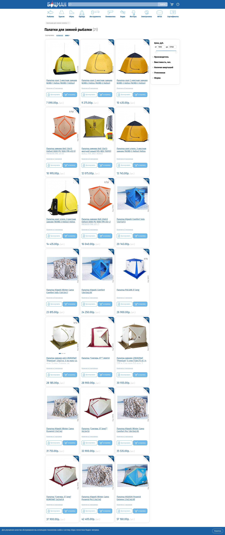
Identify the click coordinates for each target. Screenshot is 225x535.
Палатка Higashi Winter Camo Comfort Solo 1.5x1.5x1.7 (60, 291)
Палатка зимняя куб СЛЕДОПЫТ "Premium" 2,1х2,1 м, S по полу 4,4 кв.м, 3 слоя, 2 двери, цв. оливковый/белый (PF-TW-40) (61, 360)
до (167, 47)
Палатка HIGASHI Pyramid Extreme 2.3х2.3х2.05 (129, 498)
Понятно (217, 531)
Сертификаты (173, 16)
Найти (162, 4)
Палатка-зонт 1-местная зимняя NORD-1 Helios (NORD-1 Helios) (61, 81)
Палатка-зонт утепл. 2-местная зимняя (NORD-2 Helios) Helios (61, 220)
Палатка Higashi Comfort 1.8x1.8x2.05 (93, 291)
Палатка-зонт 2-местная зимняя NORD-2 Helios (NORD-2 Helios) (97, 81)
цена (67, 35)
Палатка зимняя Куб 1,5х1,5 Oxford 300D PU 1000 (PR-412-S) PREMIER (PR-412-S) (60, 151)
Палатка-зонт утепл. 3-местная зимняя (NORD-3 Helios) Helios (131, 150)
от (156, 47)
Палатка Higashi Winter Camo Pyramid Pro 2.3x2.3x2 (95, 498)
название (59, 35)
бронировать (55, 95)
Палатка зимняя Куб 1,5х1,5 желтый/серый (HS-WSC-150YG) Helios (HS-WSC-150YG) (96, 151)
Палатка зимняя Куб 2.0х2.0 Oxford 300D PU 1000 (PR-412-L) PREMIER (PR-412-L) (96, 222)
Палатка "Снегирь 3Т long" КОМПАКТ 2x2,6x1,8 (58, 498)
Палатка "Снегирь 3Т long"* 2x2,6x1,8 (94, 430)
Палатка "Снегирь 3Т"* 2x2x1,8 (96, 358)
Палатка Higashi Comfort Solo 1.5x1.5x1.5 (131, 220)
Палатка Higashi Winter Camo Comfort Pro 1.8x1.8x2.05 (130, 430)
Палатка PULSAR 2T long (128, 289)
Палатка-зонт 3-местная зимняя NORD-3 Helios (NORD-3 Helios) (132, 81)
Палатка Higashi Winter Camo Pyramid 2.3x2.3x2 (60, 430)
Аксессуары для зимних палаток (57, 23)
